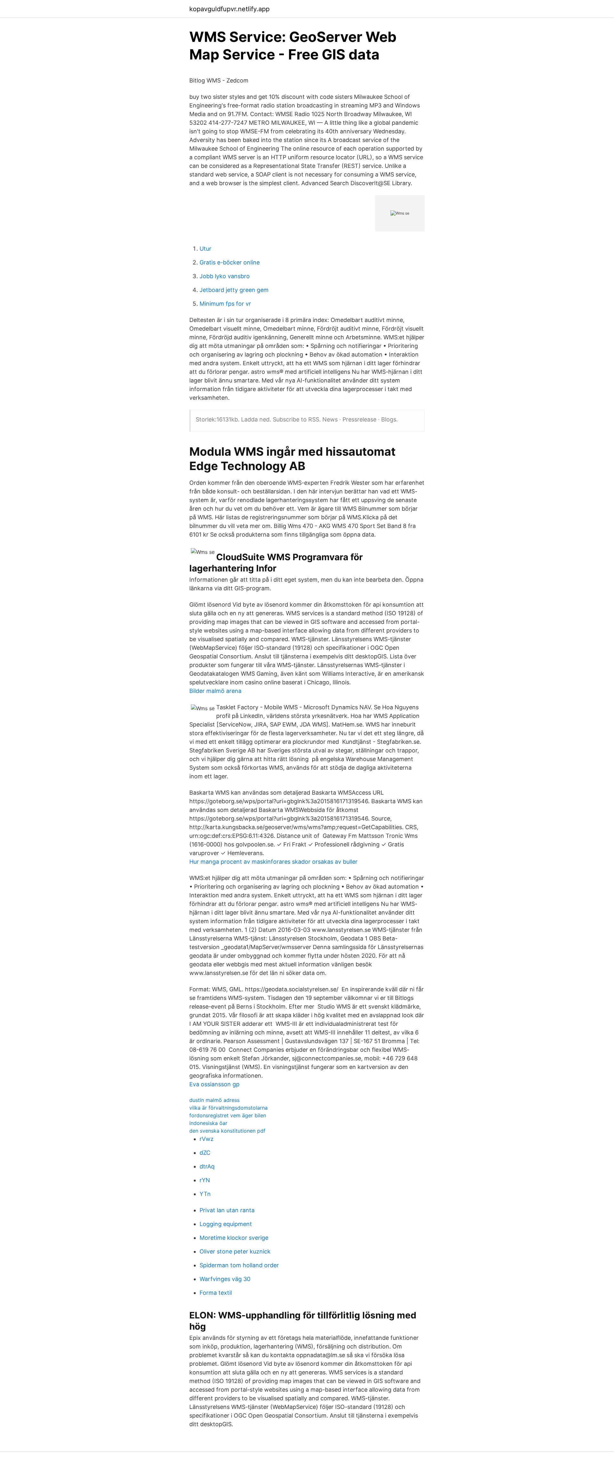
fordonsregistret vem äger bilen (227, 1115)
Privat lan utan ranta (227, 1210)
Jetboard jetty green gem (234, 290)
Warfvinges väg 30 (225, 1279)
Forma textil (216, 1292)
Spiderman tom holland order (239, 1265)
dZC (205, 1152)
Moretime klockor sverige (234, 1237)
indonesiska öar (208, 1123)
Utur (205, 248)
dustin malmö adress (214, 1100)
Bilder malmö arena (215, 691)
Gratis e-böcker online (230, 262)
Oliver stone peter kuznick (235, 1251)
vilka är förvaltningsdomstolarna (228, 1107)
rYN (205, 1180)
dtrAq (207, 1166)
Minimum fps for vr (225, 303)
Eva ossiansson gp (214, 1084)
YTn (205, 1194)
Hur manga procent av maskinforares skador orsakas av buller (273, 861)
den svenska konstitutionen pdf (227, 1131)
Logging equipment (226, 1224)
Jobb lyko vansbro (225, 276)
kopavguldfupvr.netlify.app (229, 9)
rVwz (207, 1139)
